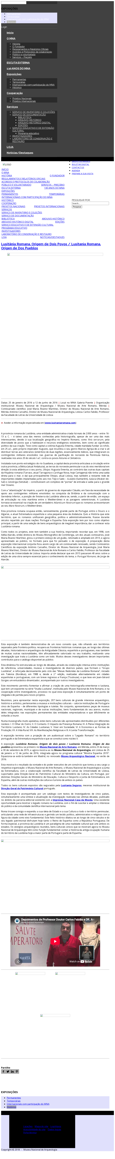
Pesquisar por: (81, 200)
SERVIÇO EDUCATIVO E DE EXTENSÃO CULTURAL (28, 224)
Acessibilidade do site (34, 1129)
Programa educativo (28, 133)
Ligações (28, 1126)
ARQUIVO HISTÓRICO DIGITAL (34, 122)
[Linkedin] (12, 1071)
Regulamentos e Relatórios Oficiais (30, 49)
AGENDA (76, 170)
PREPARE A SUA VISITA (82, 173)
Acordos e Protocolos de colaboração (32, 52)
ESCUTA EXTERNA (18, 62)
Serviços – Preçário (22, 57)
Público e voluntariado (23, 54)
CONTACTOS (78, 167)
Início (10, 32)
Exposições (14, 74)
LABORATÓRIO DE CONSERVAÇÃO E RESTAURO (26, 234)
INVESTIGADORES (22, 136)
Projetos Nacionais (22, 98)
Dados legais (54, 1129)
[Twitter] (8, 1071)
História (16, 44)
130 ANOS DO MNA (18, 68)
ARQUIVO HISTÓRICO (29, 120)
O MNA (11, 38)
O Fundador (18, 46)
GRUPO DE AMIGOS (81, 161)
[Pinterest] (17, 1071)
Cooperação (15, 93)
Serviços (12, 106)
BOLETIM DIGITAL (80, 164)
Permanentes (13, 14)
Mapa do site (41, 1126)
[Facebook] (3, 1071)
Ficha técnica (29, 1132)
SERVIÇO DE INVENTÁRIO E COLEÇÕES (33, 112)
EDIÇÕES (23, 125)
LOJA (10, 146)
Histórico (11, 22)
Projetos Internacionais (24, 101)
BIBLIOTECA (24, 117)
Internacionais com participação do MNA (28, 19)
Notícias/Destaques (20, 152)
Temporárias (13, 16)
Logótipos (55, 1126)
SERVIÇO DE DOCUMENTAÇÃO (29, 114)
